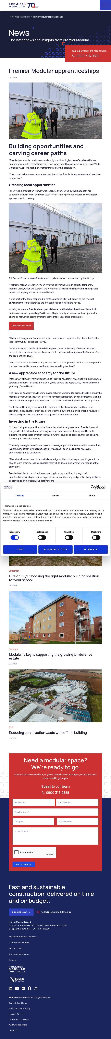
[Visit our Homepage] (24, 4)
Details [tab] (55, 495)
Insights (20, 17)
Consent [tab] (19, 495)
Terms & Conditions (18, 1003)
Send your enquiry (24, 864)
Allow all (91, 549)
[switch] (42, 537)
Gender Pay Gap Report (19, 1019)
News (27, 17)
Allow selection (55, 549)
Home (12, 17)
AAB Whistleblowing (18, 1024)
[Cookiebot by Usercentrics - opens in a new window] (95, 487)
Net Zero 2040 (15, 948)
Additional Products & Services (23, 936)
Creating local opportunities (32, 185)
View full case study (21, 325)
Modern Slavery (16, 1014)
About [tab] (92, 495)
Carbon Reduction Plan (19, 942)
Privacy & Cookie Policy (19, 1008)
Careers (12, 960)
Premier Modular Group (19, 954)
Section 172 (14, 1030)
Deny (20, 549)
